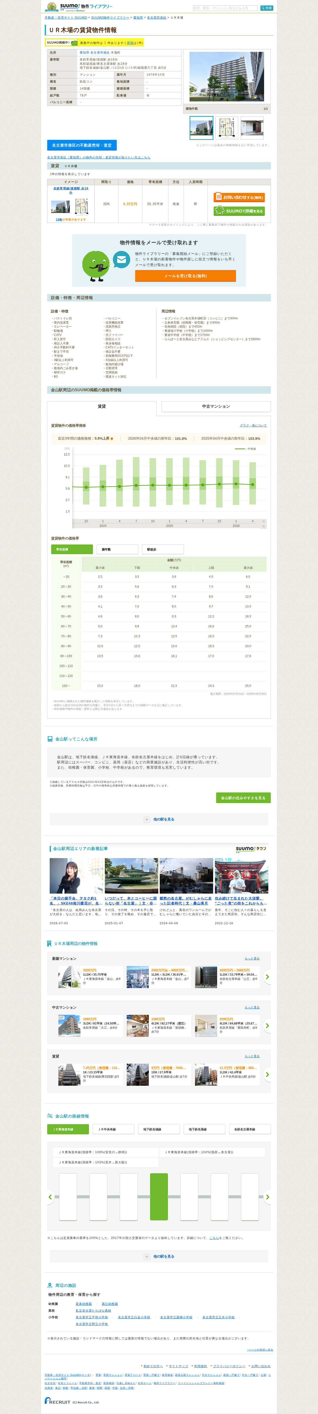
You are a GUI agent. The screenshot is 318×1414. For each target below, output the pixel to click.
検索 (269, 8)
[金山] (159, 1196)
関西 (99, 1387)
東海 (92, 1387)
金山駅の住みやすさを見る (243, 798)
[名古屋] (219, 1196)
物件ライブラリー (165, 1383)
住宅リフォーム (67, 1383)
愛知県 (138, 17)
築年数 (106, 549)
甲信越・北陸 (79, 1387)
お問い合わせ (261, 1366)
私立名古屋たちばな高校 (93, 1310)
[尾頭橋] (189, 1196)
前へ (51, 1197)
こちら (214, 1238)
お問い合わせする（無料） (239, 197)
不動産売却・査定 (90, 1383)
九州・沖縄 (127, 1387)
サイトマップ (178, 1366)
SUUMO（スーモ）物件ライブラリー (78, 7)
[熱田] (128, 1196)
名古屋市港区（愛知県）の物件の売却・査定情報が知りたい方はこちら (99, 157)
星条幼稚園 (84, 1304)
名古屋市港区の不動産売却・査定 (82, 145)
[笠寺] (98, 1196)
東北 (58, 1387)
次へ (267, 1197)
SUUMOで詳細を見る (239, 210)
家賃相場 (167, 1375)
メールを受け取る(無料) (185, 276)
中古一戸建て (250, 1375)
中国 (115, 1387)
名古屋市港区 (156, 17)
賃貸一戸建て (151, 1375)
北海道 (49, 1387)
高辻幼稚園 (110, 1304)
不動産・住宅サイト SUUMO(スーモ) (68, 1375)
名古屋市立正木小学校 (218, 1317)
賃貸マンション (112, 1375)
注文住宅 (50, 1383)
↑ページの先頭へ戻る (260, 1349)
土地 (263, 1375)
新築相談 (108, 1383)
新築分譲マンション (187, 1375)
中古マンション (211, 1375)
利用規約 (200, 1366)
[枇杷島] (250, 1196)
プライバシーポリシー (229, 1366)
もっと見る (252, 958)
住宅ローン (145, 1383)
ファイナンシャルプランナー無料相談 (201, 1383)
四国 (107, 1387)
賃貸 (130, 43)
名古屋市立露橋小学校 (176, 1317)
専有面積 (62, 549)
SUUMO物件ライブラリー (110, 17)
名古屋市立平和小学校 (92, 1317)
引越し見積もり (126, 1383)
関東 (65, 1387)
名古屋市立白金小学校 (134, 1317)
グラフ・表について (253, 425)
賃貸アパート (133, 1375)
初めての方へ (153, 1366)
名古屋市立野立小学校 (92, 1324)
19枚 (59, 219)
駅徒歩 (151, 549)
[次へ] (267, 976)
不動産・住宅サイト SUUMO (66, 17)
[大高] (68, 1196)
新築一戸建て (231, 1375)
